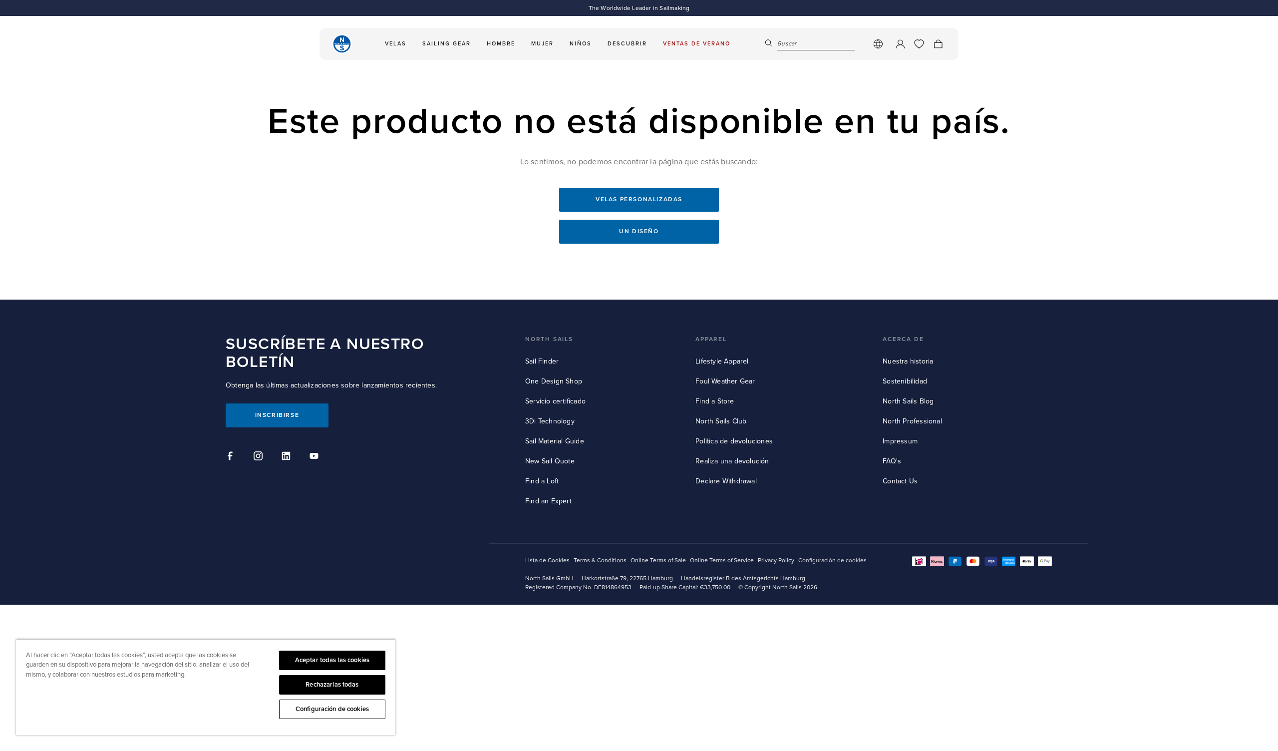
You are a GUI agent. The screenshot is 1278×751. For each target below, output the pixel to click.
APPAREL (711, 339)
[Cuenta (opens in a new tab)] (900, 44)
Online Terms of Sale (658, 560)
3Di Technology (550, 421)
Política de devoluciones (734, 441)
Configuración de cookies (332, 709)
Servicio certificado (555, 401)
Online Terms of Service (722, 560)
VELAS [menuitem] (395, 43)
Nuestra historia (908, 361)
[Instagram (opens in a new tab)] (260, 457)
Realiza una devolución (732, 461)
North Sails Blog (908, 401)
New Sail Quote (550, 461)
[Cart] (938, 44)
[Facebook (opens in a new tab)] (232, 457)
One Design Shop (553, 381)
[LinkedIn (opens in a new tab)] (288, 457)
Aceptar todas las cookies (332, 660)
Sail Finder (542, 361)
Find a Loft (542, 481)
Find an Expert (548, 501)
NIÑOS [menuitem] (581, 43)
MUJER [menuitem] (542, 43)
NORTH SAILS (549, 339)
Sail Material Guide (554, 441)
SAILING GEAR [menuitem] (446, 43)
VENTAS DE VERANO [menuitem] (696, 43)
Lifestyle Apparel (721, 361)
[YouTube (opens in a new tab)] (315, 457)
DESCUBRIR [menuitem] (627, 43)
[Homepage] (342, 44)
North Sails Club (720, 421)
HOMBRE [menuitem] (501, 43)
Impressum (900, 441)
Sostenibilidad (905, 381)
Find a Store (714, 401)
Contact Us (900, 481)
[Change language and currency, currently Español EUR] (878, 44)
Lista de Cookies (547, 560)
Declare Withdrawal (726, 481)
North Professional (912, 421)
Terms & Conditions (600, 560)
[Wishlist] (919, 44)
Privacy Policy (776, 560)
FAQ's (892, 461)
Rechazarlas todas (332, 685)
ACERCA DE (903, 339)
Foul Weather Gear (725, 381)
